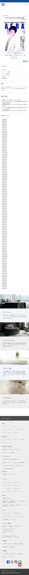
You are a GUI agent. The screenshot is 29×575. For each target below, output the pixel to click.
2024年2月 (4, 169)
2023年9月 (4, 177)
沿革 (10, 543)
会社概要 (5, 543)
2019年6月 (4, 263)
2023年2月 (4, 189)
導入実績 (11, 526)
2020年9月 (4, 238)
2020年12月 (4, 233)
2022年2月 (4, 209)
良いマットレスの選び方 (8, 465)
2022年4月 (4, 206)
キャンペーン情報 (6, 71)
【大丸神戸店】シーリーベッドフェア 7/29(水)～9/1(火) (14, 110)
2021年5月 (4, 224)
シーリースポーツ (7, 491)
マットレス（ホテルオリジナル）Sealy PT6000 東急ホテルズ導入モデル (11, 536)
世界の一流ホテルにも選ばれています (11, 459)
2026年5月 (4, 124)
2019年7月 (4, 261)
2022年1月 (4, 211)
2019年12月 (4, 253)
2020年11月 (4, 234)
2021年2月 (4, 229)
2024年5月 (4, 164)
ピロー (9, 432)
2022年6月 (4, 202)
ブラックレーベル (7, 482)
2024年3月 (4, 167)
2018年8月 (4, 280)
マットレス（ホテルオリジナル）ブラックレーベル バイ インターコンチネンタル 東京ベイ (10, 530)
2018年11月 (4, 274)
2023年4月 (4, 186)
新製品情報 (4, 78)
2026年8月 (4, 119)
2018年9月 (4, 278)
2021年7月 (4, 221)
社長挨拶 (15, 543)
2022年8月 (4, 199)
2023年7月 (4, 181)
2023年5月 (4, 184)
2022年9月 (4, 197)
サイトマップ (13, 519)
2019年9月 (4, 258)
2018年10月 (4, 276)
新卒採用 (13, 553)
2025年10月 (4, 135)
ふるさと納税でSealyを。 (8, 468)
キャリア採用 (6, 553)
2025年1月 (4, 151)
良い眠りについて (19, 465)
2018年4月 (4, 286)
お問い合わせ (16, 513)
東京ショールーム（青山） (14, 449)
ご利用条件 (5, 519)
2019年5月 (4, 264)
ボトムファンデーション (8, 429)
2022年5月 (4, 204)
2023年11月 (4, 174)
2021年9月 (4, 218)
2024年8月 (4, 159)
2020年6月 (4, 243)
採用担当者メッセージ (22, 553)
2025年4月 (4, 146)
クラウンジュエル (7, 485)
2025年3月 (4, 147)
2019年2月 (4, 269)
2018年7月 (4, 281)
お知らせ (4, 69)
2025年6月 (4, 142)
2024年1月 (4, 171)
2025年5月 (4, 144)
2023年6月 (4, 182)
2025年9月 (4, 137)
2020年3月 (4, 248)
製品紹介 (5, 526)
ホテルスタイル (17, 488)
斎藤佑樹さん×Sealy (7, 498)
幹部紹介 (21, 543)
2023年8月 (4, 179)
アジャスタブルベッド (20, 429)
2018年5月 (4, 284)
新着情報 (5, 474)
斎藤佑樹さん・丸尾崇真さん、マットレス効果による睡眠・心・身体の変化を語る (14, 501)
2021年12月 (4, 212)
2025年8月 (4, 139)
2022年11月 (4, 194)
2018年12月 (4, 273)
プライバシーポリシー (19, 516)
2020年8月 (4, 239)
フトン (4, 432)
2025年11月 (4, 134)
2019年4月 (4, 266)
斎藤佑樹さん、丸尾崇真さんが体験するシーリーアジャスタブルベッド (14, 505)
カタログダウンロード (7, 516)
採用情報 (5, 550)
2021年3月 (4, 228)
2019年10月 (4, 256)
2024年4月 (4, 166)
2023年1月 (4, 191)
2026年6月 (4, 122)
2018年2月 (4, 288)
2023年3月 (4, 187)
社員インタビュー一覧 (7, 556)
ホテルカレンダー (13, 474)
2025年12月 (4, 132)
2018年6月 (4, 283)
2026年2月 (4, 129)
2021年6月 (4, 223)
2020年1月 (4, 251)
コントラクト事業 (6, 523)
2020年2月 (4, 249)
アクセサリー (16, 432)
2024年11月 (4, 154)
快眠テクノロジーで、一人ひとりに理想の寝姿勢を (14, 462)
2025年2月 (4, 149)
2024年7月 (4, 161)
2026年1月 (4, 130)
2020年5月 (4, 244)
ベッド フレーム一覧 (7, 442)
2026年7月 (4, 120)
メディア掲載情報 (6, 74)
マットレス (5, 426)
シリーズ (5, 479)
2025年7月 (4, 140)
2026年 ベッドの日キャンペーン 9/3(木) (11, 99)
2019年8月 (4, 259)
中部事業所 (12, 546)
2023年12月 (4, 172)
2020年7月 (4, 241)
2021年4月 (4, 226)
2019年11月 (4, 254)
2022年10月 (4, 196)
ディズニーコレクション (18, 491)
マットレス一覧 (6, 439)
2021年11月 (4, 214)
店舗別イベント (5, 76)
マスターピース (16, 482)
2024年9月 (4, 157)
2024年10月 (4, 156)
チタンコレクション (17, 485)
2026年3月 (4, 127)
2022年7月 (4, 201)
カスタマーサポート (7, 513)
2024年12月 (4, 152)
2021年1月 (4, 231)
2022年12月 (4, 192)
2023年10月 (4, 176)
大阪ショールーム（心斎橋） (9, 452)
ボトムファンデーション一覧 (18, 439)
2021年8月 (4, 219)
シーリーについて (5, 418)
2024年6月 (4, 162)
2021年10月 (4, 216)
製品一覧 (5, 436)
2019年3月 (4, 268)
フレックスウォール (7, 488)
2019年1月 (4, 271)
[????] (25, 61)
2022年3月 (4, 208)
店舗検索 (5, 449)
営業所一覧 (5, 546)
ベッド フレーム (13, 426)
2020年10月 (4, 236)
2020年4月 (4, 246)
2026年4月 (4, 125)
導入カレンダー (18, 526)
